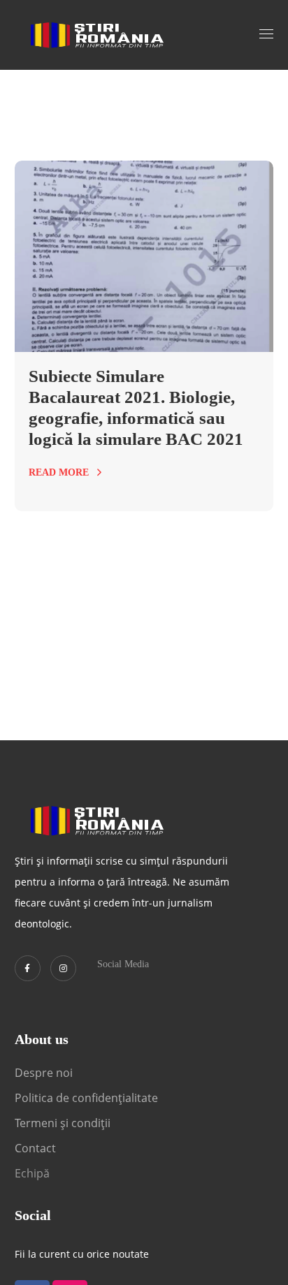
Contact (37, 1148)
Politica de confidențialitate (86, 1098)
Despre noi (44, 1072)
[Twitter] (28, 968)
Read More (59, 472)
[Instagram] (63, 968)
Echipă (32, 1173)
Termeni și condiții (62, 1123)
